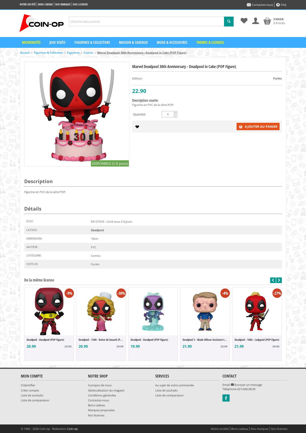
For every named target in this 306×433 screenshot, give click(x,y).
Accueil (25, 53)
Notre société (28, 4)
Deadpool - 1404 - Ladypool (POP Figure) (257, 340)
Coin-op (72, 429)
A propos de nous (100, 385)
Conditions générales (102, 395)
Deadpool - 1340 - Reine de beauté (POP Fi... (101, 340)
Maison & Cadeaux (133, 42)
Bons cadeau (45, 4)
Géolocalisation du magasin (106, 390)
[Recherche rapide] (229, 21)
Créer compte (30, 390)
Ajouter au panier (261, 126)
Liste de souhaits (32, 395)
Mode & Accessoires (172, 42)
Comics (88, 53)
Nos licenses (80, 4)
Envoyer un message (248, 385)
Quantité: (139, 114)
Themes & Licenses (210, 42)
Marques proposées (101, 410)
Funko (277, 78)
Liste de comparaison (35, 400)
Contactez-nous (262, 5)
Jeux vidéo (57, 42)
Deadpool (97, 230)
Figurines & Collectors (92, 42)
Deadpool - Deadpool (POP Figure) (45, 340)
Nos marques (63, 4)
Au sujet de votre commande (174, 385)
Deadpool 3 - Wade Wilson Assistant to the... (205, 340)
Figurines (73, 53)
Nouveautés (31, 42)
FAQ (283, 5)
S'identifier (28, 385)
